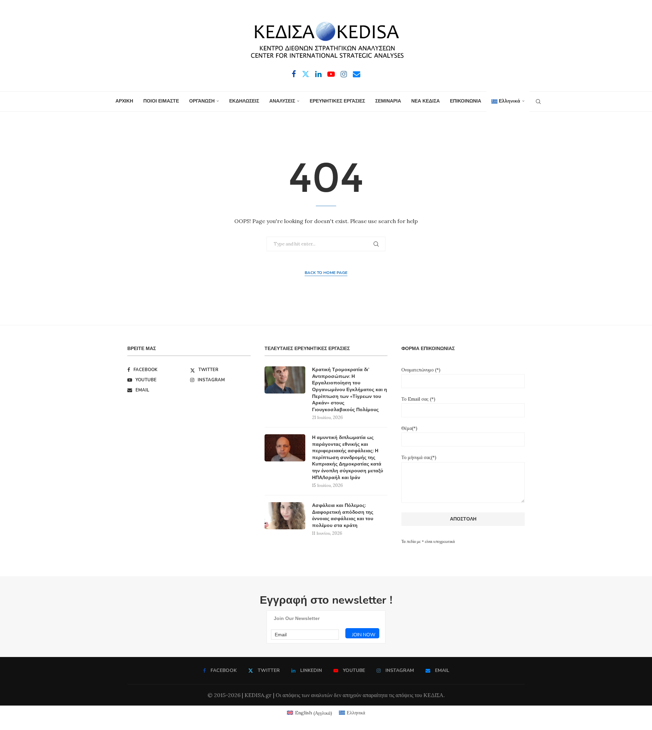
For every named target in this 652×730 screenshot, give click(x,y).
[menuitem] (508, 101)
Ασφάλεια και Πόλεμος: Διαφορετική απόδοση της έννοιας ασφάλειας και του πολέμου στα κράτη (342, 515)
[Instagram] (344, 74)
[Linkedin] (318, 74)
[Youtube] (331, 74)
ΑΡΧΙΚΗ (124, 101)
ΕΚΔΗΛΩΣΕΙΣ (244, 101)
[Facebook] (294, 74)
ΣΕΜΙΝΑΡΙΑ (388, 101)
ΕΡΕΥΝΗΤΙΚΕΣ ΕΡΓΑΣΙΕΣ (337, 101)
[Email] (356, 74)
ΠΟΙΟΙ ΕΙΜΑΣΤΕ (161, 101)
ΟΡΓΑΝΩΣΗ (202, 101)
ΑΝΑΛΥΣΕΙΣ (282, 101)
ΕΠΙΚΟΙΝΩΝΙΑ (465, 101)
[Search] (538, 101)
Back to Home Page (326, 272)
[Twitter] (305, 74)
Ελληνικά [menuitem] (356, 713)
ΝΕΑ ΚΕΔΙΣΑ (425, 101)
